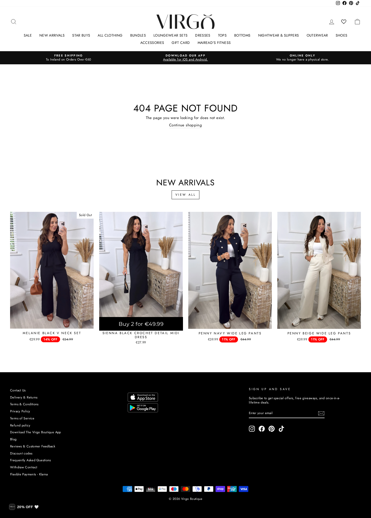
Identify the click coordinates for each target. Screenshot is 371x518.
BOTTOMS (242, 35)
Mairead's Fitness (214, 42)
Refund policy (20, 425)
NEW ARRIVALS (52, 35)
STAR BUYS (81, 35)
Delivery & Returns (24, 397)
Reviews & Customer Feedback (32, 446)
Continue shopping (185, 125)
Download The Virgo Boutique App (35, 432)
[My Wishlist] (344, 21)
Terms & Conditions (24, 404)
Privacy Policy (20, 411)
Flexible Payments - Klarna (29, 474)
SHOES (342, 35)
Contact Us (18, 390)
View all (185, 194)
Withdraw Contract (23, 467)
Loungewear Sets (170, 35)
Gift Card (181, 42)
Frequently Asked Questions (30, 460)
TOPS (222, 35)
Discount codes (21, 453)
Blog (13, 439)
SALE (28, 35)
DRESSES (202, 35)
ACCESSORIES (152, 42)
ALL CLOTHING (110, 35)
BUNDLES (138, 35)
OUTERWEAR (317, 35)
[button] (24, 507)
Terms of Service (22, 418)
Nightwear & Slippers (278, 35)
